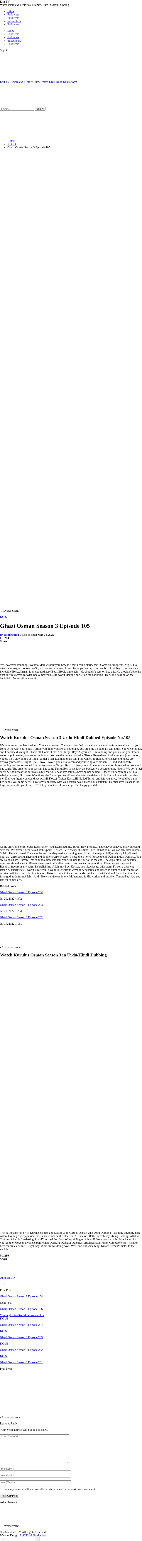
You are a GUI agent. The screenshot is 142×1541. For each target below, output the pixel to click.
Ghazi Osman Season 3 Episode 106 (21, 1308)
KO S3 (4, 616)
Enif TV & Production (33, 1535)
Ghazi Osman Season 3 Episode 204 (21, 892)
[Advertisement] (67, 95)
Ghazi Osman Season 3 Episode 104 (21, 1296)
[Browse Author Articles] (7, 1274)
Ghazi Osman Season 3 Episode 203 (21, 904)
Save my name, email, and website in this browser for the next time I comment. (50, 1489)
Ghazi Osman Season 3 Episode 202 (21, 917)
